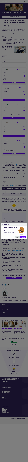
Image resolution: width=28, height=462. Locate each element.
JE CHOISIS (17, 237)
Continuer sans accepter (22, 224)
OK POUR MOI (23, 237)
